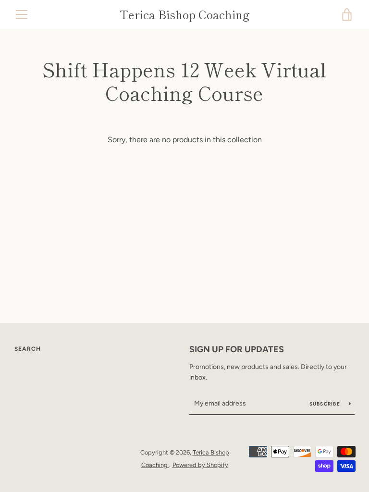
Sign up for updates (236, 349)
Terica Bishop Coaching (185, 15)
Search (27, 348)
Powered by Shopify (200, 464)
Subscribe (325, 404)
